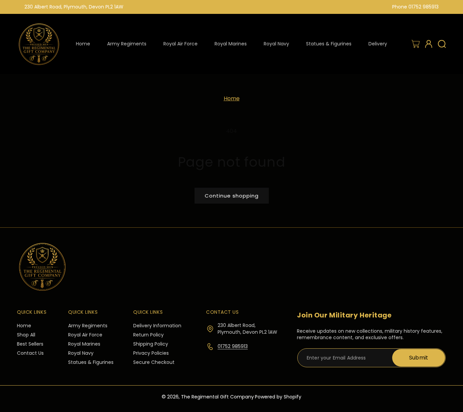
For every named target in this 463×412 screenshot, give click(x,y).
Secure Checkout (154, 362)
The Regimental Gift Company (217, 396)
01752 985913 (233, 346)
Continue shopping (232, 195)
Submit (418, 358)
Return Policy (148, 335)
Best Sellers (30, 344)
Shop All (26, 335)
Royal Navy (81, 353)
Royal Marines (84, 344)
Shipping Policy (150, 344)
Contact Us (30, 353)
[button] (415, 44)
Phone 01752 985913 (415, 6)
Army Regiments (87, 326)
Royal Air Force (85, 335)
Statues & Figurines (91, 362)
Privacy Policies (151, 353)
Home (232, 98)
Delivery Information (157, 326)
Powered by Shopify (278, 396)
